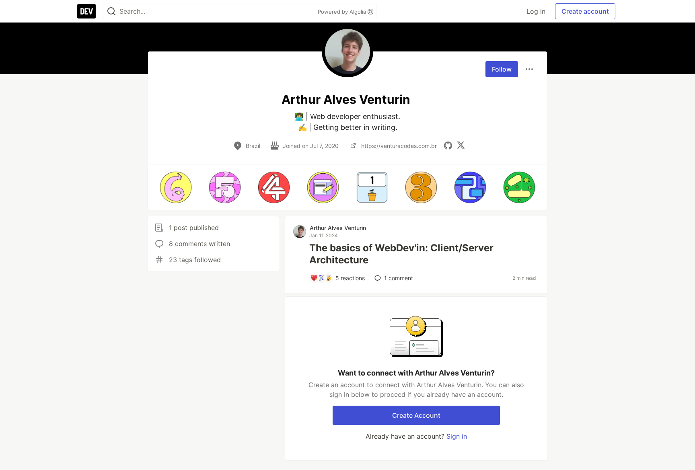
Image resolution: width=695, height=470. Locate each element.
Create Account (416, 415)
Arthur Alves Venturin (338, 227)
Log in (535, 11)
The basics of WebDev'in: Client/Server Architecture (401, 254)
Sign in (456, 436)
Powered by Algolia (343, 11)
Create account (585, 11)
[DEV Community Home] (86, 11)
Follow (502, 69)
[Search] (111, 11)
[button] (175, 187)
